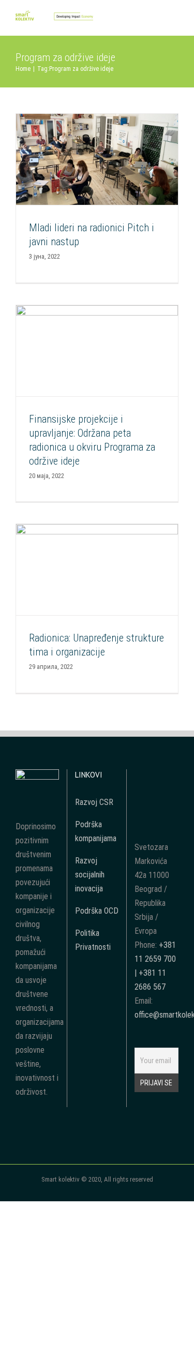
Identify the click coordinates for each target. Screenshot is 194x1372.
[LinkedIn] (156, 795)
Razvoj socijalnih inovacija (90, 874)
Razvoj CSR (94, 802)
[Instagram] (170, 776)
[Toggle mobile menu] (174, 19)
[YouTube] (156, 776)
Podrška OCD (96, 911)
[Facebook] (142, 776)
